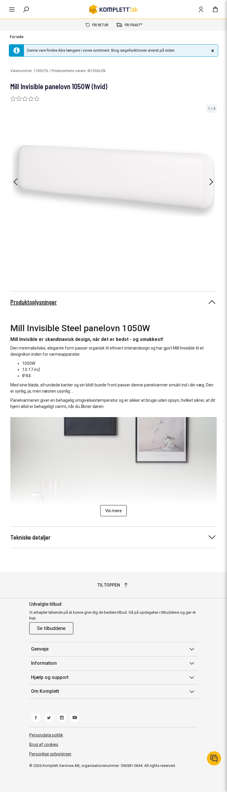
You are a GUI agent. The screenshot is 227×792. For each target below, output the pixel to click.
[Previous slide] (15, 182)
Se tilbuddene (51, 628)
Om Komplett (45, 691)
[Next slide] (211, 182)
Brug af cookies (43, 744)
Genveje (39, 649)
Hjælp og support (50, 677)
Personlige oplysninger (50, 754)
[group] (113, 180)
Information (44, 663)
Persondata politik (46, 735)
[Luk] (212, 50)
